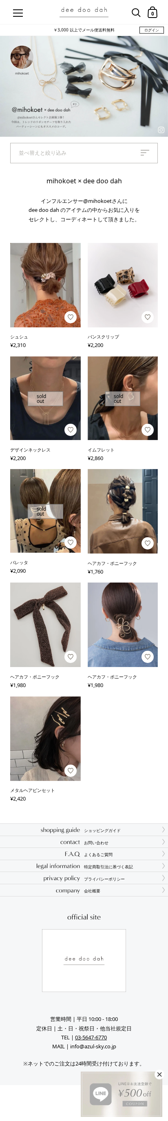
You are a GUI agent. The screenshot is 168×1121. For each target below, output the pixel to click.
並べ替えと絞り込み (42, 153)
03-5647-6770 (91, 1037)
